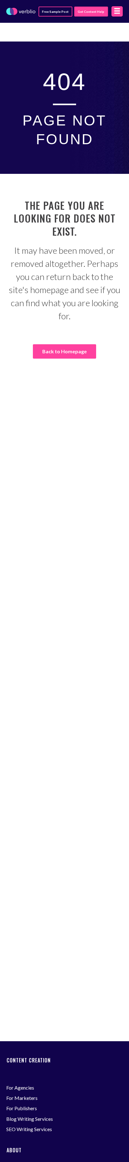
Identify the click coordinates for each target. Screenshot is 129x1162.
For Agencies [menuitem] (20, 1088)
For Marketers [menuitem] (22, 1098)
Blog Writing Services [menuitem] (29, 1119)
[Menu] (117, 11)
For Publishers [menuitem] (21, 1108)
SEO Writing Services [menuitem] (29, 1129)
